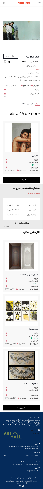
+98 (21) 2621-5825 (32, 464)
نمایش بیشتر (21, 407)
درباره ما (35, 481)
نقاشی (37, 69)
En (4, 3)
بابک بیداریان (33, 57)
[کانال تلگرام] (23, 486)
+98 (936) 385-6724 (16, 464)
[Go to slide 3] (4, 226)
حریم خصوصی (10, 481)
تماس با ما (28, 481)
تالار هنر (17, 478)
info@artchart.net (32, 471)
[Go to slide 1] (8, 226)
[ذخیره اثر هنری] (5, 62)
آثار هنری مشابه (27, 103)
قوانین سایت (19, 481)
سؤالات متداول (21, 483)
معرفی (37, 103)
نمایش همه (21, 179)
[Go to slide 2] (6, 226)
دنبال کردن (10, 56)
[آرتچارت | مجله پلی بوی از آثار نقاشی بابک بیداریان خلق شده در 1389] (21, 30)
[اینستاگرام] (20, 486)
